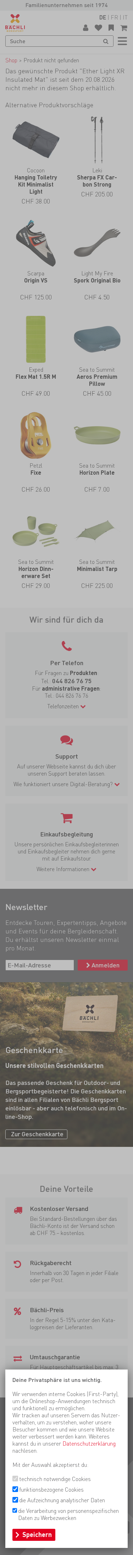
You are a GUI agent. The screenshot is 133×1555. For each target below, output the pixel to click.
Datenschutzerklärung (89, 1443)
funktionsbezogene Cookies (51, 1489)
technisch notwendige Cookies (55, 1479)
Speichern (37, 1534)
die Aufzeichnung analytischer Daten (62, 1500)
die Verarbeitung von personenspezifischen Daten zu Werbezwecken (68, 1514)
